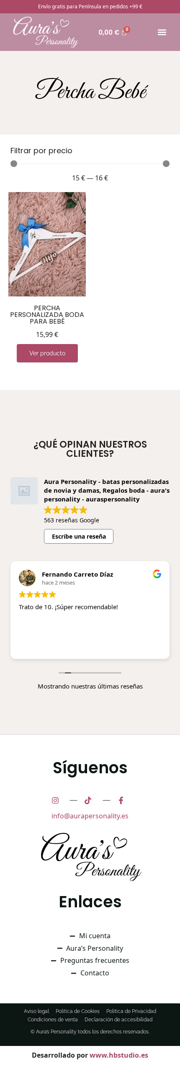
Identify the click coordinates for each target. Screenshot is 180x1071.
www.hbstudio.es (119, 1055)
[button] (162, 32)
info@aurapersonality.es (90, 815)
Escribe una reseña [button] (79, 536)
